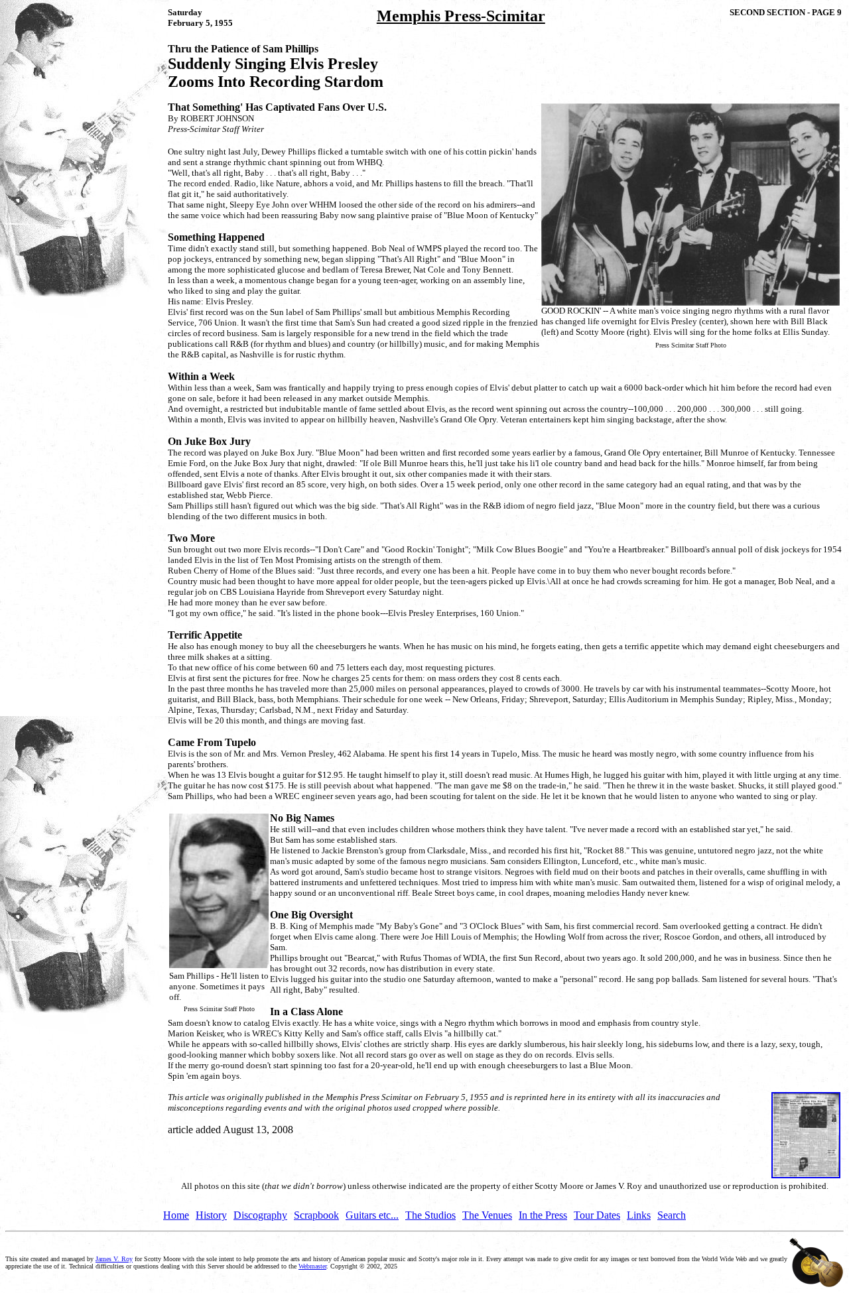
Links (639, 1215)
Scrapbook (316, 1215)
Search (671, 1215)
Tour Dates (597, 1215)
